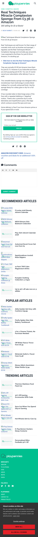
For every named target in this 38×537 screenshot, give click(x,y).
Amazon (16, 9)
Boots (3, 475)
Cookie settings (19, 521)
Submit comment (9, 191)
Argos (3, 472)
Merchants (5, 462)
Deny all (19, 527)
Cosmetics (9, 9)
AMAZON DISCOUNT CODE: (12, 153)
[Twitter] (23, 30)
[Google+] (35, 30)
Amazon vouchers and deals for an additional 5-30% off (18, 155)
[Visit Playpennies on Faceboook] (5, 485)
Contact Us (4, 497)
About (3, 494)
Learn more (16, 516)
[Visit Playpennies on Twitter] (2, 485)
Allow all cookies (19, 532)
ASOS (2, 469)
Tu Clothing (5, 467)
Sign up (19, 128)
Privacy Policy (6, 499)
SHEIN (3, 477)
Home (3, 9)
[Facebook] (27, 30)
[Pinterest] (31, 30)
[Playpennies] (19, 3)
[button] (2, 170)
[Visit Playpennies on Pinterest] (9, 485)
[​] (19, 179)
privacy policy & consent (13, 137)
